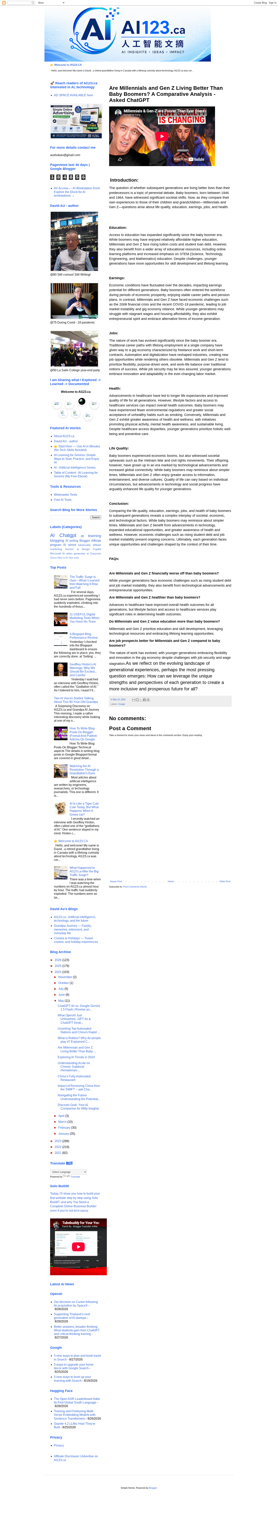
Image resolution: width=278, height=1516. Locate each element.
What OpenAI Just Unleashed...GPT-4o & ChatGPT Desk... (74, 1019)
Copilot (97, 549)
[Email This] (134, 700)
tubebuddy (84, 544)
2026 (58, 960)
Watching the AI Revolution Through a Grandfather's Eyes (84, 769)
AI (52, 535)
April (61, 1115)
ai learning (91, 536)
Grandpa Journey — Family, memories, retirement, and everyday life (72, 929)
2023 (58, 1141)
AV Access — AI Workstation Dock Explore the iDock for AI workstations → (77, 192)
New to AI (62, 557)
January (64, 1133)
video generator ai (77, 553)
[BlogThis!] (137, 700)
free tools (74, 557)
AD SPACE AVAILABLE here (73, 95)
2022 (58, 1147)
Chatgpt (121, 704)
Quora (53, 557)
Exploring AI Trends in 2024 (76, 1057)
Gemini (69, 549)
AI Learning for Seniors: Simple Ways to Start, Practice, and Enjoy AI (76, 458)
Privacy (59, 1445)
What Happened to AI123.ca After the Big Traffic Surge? (84, 871)
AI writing (71, 540)
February (64, 1127)
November (65, 977)
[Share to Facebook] (144, 700)
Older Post (225, 881)
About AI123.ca (64, 436)
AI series (69, 544)
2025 (58, 965)
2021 (58, 1152)
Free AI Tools (62, 499)
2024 (58, 972)
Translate (75, 1176)
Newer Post (116, 881)
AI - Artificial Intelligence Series (75, 467)
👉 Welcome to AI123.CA (66, 64)
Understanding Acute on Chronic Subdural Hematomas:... (74, 1066)
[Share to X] (141, 700)
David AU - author (66, 441)
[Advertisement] (170, 848)
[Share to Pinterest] (148, 700)
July (61, 988)
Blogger (84, 540)
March (62, 1121)
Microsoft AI (57, 553)
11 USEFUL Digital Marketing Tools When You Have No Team (84, 618)
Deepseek (95, 553)
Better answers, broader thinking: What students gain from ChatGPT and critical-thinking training (77, 1330)
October (64, 983)
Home (171, 881)
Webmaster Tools (65, 494)
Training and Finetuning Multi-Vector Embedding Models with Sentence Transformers (75, 1415)
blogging (57, 540)
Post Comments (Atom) (135, 886)
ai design (83, 549)
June (62, 994)
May (61, 1000)
